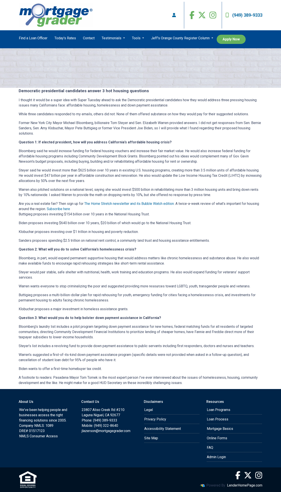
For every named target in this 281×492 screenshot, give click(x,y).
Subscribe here (58, 209)
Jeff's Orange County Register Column (181, 38)
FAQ (210, 447)
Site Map (151, 438)
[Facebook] (192, 15)
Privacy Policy (155, 419)
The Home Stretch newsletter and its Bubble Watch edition (129, 204)
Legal (148, 410)
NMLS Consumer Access (38, 436)
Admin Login (216, 457)
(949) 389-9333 (247, 15)
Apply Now (231, 39)
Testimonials (112, 38)
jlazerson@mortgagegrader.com (106, 431)
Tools (136, 38)
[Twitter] (202, 15)
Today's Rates (65, 38)
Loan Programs (218, 410)
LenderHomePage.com (244, 485)
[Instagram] (212, 15)
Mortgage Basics (220, 429)
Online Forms (217, 438)
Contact (89, 38)
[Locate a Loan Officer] (174, 15)
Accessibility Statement (162, 429)
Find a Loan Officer (33, 38)
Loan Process (217, 419)
